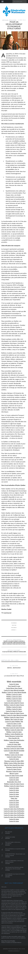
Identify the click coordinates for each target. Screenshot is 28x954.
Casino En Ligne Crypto (14, 723)
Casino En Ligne (14, 684)
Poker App (14, 798)
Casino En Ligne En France (14, 711)
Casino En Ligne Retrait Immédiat (14, 690)
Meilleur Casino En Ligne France (14, 705)
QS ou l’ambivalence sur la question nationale (15, 848)
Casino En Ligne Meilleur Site (14, 721)
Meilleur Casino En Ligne (14, 694)
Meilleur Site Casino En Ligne (14, 719)
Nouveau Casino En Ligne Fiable (14, 748)
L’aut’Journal (7, 613)
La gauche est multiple (14, 676)
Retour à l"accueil (13, 950)
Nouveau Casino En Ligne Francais (14, 728)
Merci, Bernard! (14, 668)
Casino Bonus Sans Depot (14, 688)
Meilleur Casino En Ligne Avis (14, 730)
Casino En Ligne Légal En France (14, 703)
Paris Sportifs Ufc (14, 738)
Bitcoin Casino (14, 773)
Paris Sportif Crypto (14, 686)
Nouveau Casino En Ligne (14, 767)
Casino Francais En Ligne (14, 746)
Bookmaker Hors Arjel (14, 782)
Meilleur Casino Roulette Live (14, 734)
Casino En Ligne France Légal (14, 775)
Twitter (14, 625)
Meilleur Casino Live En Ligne (14, 755)
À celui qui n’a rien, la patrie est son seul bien (14, 651)
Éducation (12, 20)
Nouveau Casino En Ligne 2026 (14, 761)
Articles (5, 20)
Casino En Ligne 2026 (14, 744)
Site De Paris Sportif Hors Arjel (14, 765)
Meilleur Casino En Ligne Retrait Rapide (14, 692)
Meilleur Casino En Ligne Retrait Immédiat (14, 715)
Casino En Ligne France (14, 701)
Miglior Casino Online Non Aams (14, 763)
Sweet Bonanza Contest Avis (14, 736)
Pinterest (14, 627)
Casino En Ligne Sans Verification (14, 809)
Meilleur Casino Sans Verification (14, 740)
